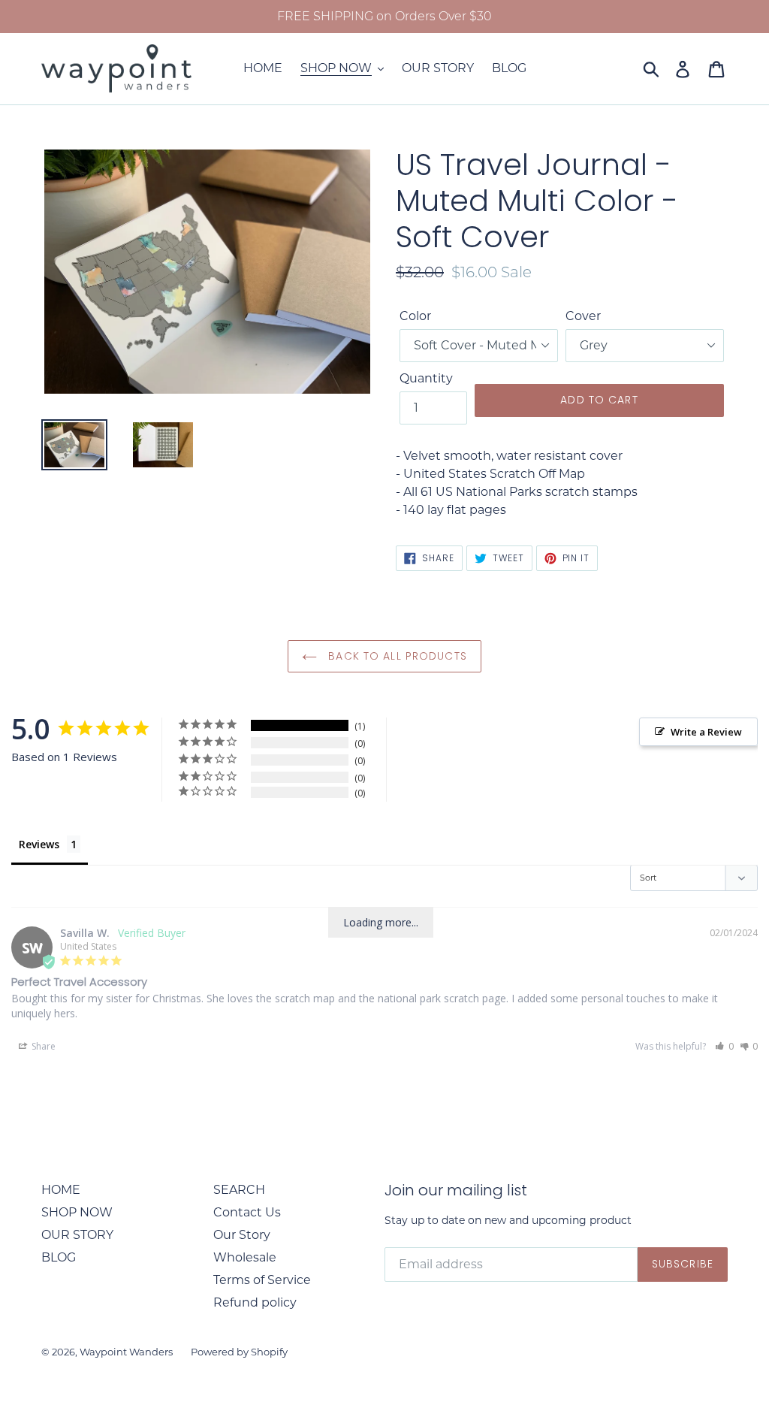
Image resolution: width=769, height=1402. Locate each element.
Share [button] (42, 1046)
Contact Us (247, 1212)
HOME (60, 1190)
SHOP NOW (77, 1212)
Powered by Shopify (239, 1352)
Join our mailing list (455, 1190)
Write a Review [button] (706, 732)
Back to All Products (395, 655)
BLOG (58, 1257)
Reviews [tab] (39, 844)
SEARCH (239, 1190)
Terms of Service (262, 1280)
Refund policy (255, 1302)
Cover (583, 316)
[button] (724, 1046)
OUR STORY (77, 1235)
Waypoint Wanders (126, 1352)
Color (415, 316)
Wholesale (244, 1257)
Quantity (426, 378)
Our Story (241, 1235)
